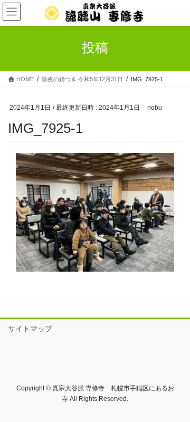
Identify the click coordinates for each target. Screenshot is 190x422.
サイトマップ (30, 328)
